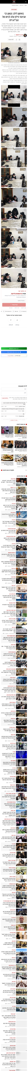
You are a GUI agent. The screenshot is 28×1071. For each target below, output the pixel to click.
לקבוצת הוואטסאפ (13, 348)
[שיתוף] (16, 39)
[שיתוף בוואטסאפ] (19, 39)
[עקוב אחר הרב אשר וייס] (20, 311)
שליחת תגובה (5, 398)
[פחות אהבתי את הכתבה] (10, 320)
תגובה (2, 406)
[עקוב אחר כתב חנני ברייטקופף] (14, 35)
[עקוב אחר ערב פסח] (13, 311)
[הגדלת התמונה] (25, 44)
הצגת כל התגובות (14, 420)
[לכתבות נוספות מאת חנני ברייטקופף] (25, 35)
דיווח (6, 406)
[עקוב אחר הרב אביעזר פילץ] (4, 311)
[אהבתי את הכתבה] (17, 320)
